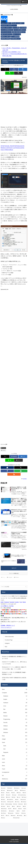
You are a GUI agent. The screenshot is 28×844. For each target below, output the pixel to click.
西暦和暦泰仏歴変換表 (5, 38)
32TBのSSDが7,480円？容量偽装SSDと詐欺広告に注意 (14, 678)
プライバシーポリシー (6, 627)
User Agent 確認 (23, 27)
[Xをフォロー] (20, 467)
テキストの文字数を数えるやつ (7, 29)
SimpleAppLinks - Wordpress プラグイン (8, 25)
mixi (21, 602)
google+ (17, 602)
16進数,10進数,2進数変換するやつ (18, 32)
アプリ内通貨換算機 (15, 36)
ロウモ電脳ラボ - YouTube (7, 606)
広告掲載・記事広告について (8, 625)
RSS (6, 646)
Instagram (6, 602)
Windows (4, 450)
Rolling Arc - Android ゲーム (6, 27)
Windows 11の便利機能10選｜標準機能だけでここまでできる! (14, 657)
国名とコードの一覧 (16, 34)
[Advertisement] (14, 110)
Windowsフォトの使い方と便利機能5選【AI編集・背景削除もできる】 (14, 673)
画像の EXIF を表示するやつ (6, 34)
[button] (18, 73)
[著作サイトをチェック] (7, 467)
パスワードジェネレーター (6, 32)
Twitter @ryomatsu (9, 636)
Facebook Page (9, 640)
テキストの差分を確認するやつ (19, 29)
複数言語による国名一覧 (5, 36)
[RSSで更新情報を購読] (14, 474)
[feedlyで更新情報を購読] (20, 471)
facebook (12, 602)
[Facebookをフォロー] (7, 471)
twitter (2, 602)
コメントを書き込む (14, 573)
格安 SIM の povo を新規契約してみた (11, 51)
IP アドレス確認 (16, 27)
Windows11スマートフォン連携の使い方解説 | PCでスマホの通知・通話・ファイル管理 (14, 668)
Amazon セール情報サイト (6, 23)
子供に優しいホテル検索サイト (18, 23)
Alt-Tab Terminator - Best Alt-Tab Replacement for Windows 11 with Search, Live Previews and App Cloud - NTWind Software (12, 147)
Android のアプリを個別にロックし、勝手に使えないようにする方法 (14, 662)
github (24, 602)
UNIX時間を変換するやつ (15, 38)
